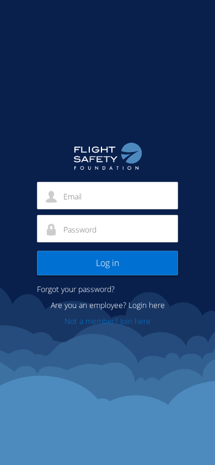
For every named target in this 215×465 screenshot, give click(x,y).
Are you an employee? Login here (108, 305)
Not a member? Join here (107, 321)
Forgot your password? (76, 289)
